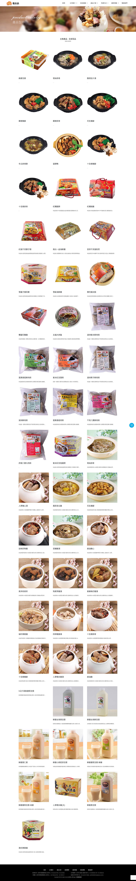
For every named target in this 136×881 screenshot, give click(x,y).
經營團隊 (67, 870)
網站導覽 (82, 870)
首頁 (63, 3)
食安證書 (83, 3)
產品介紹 (93, 3)
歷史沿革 (59, 870)
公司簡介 (72, 3)
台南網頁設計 (79, 877)
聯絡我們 (124, 3)
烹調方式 (104, 3)
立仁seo (73, 877)
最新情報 (114, 3)
